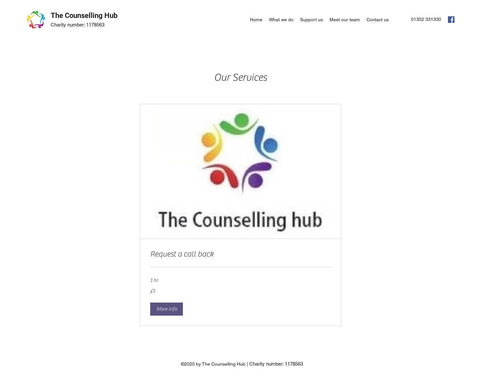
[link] (240, 254)
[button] (166, 309)
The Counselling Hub (84, 15)
